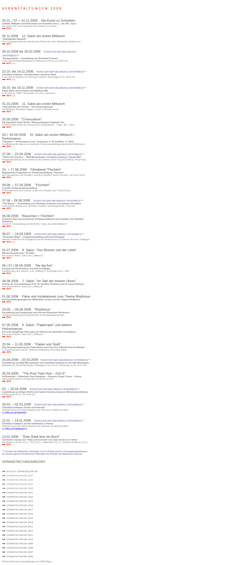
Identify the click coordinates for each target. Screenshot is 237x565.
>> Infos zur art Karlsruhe (14, 412)
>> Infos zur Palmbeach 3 (14, 428)
